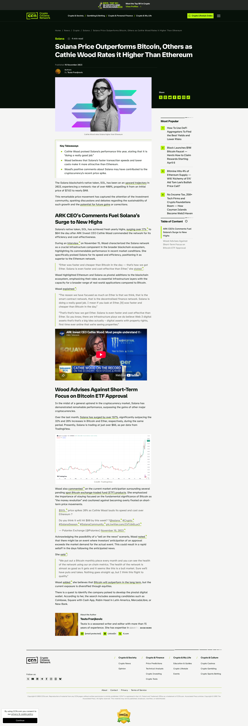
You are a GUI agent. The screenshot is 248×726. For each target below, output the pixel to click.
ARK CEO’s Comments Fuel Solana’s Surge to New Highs (177, 232)
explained (68, 288)
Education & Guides (182, 663)
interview (72, 243)
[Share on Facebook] (174, 97)
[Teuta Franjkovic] (66, 624)
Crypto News (125, 663)
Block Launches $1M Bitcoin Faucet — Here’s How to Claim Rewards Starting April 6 (179, 155)
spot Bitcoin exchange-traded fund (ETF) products (96, 492)
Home (58, 30)
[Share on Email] (183, 97)
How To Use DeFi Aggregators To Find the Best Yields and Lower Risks (179, 133)
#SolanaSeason (68, 524)
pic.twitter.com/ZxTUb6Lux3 (123, 524)
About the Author (88, 614)
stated (138, 268)
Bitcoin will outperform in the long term (117, 582)
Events (176, 674)
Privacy (124, 690)
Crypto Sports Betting (211, 674)
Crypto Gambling (208, 668)
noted (141, 536)
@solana (115, 520)
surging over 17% (136, 229)
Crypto (76, 30)
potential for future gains (95, 204)
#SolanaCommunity (92, 524)
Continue (20, 720)
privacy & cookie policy (22, 714)
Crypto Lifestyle (180, 668)
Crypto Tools (151, 679)
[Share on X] (160, 97)
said (62, 554)
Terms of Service (139, 690)
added (66, 582)
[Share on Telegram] (179, 97)
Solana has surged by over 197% (99, 417)
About (104, 690)
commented (75, 488)
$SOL (62, 510)
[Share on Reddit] (170, 97)
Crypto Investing (154, 674)
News (67, 30)
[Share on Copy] (188, 97)
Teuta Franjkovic (75, 72)
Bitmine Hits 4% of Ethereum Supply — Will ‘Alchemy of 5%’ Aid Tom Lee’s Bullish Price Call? (179, 179)
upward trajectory (136, 182)
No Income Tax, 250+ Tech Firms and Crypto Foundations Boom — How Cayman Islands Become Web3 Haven (180, 204)
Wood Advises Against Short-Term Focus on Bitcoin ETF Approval (175, 244)
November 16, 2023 (112, 530)
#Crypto (127, 520)
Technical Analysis (154, 668)
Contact (114, 690)
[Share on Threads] (165, 97)
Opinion (122, 668)
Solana (86, 30)
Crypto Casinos (208, 663)
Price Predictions (154, 663)
